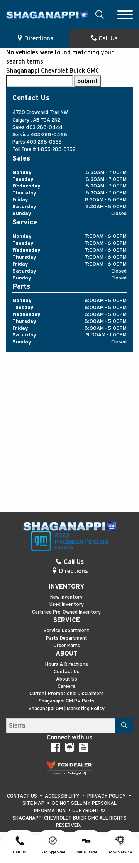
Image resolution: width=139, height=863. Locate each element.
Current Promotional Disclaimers (66, 693)
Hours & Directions (66, 664)
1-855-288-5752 (56, 149)
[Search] (124, 725)
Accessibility (63, 796)
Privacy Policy (107, 796)
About (67, 654)
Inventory (66, 587)
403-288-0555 (44, 142)
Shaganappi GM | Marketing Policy (67, 708)
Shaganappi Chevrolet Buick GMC (52, 71)
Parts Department (66, 638)
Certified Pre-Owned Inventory (66, 612)
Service (66, 620)
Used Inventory (66, 604)
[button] (99, 14)
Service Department (66, 630)
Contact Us (67, 671)
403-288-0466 (49, 134)
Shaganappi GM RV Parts (67, 701)
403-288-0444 (44, 127)
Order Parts (66, 645)
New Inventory (66, 597)
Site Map (34, 803)
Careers (66, 686)
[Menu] (125, 14)
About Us (66, 679)
